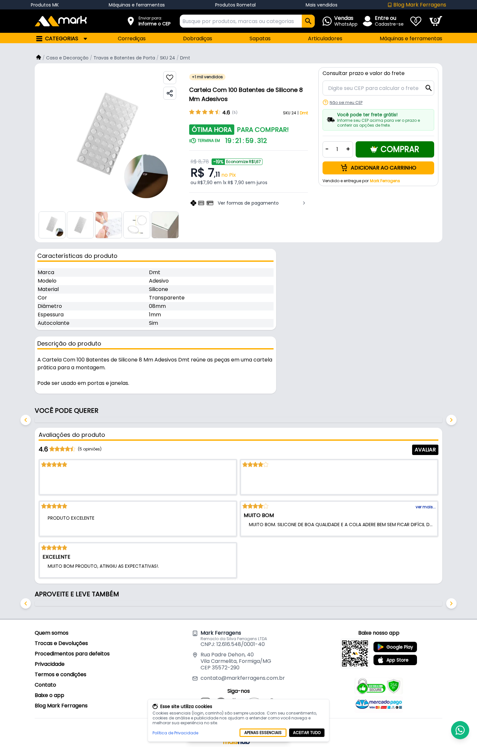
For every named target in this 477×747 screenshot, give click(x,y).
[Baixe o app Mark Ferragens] (355, 653)
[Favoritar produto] (169, 77)
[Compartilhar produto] (169, 93)
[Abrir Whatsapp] (460, 730)
